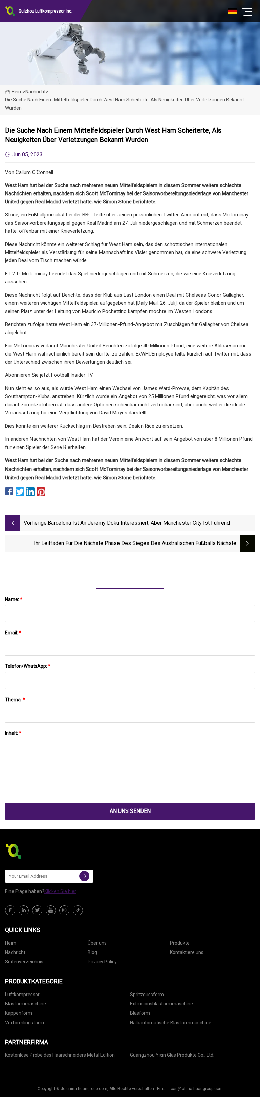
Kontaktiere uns (186, 952)
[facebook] (10, 910)
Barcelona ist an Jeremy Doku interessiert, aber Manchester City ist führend (139, 523)
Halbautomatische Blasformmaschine (170, 1022)
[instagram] (64, 910)
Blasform (140, 1013)
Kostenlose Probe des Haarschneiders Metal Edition (60, 1055)
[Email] (84, 876)
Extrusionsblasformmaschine (161, 1003)
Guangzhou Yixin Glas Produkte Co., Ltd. (172, 1055)
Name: (13, 599)
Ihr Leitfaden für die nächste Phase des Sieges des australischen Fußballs (125, 543)
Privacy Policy (102, 961)
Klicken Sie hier (60, 891)
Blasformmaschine (25, 1003)
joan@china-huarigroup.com (196, 1088)
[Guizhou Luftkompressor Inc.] (39, 851)
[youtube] (51, 910)
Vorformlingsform (24, 1022)
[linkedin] (24, 910)
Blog (92, 952)
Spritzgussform (147, 994)
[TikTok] (78, 910)
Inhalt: (13, 733)
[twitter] (37, 910)
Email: (13, 632)
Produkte (180, 943)
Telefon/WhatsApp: (27, 666)
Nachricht (15, 952)
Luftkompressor (22, 994)
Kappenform (18, 1013)
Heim (17, 91)
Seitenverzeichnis (24, 961)
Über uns (97, 943)
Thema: (15, 699)
